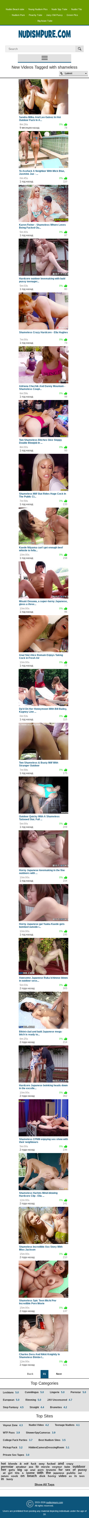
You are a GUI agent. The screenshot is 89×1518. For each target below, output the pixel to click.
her (3, 1469)
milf (26, 1463)
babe (67, 1466)
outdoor (79, 1466)
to (37, 1466)
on (22, 1476)
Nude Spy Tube (59, 9)
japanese (58, 1473)
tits (17, 1473)
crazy (69, 1463)
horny (52, 1476)
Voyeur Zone (13, 1425)
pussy (82, 1469)
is (75, 1476)
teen (81, 1476)
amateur (21, 1466)
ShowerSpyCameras (40, 1432)
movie (45, 1466)
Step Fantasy (13, 1407)
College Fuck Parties (17, 1440)
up (26, 1469)
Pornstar (78, 1392)
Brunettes (58, 1407)
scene (30, 1473)
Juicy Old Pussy (54, 15)
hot (3, 1463)
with (40, 1473)
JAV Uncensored (59, 1399)
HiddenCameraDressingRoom (49, 1447)
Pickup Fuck (13, 1447)
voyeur (57, 1466)
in (2, 1479)
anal (32, 1470)
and (61, 1463)
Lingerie (57, 1392)
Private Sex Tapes (16, 1454)
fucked (51, 1463)
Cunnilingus (34, 1392)
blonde (12, 1463)
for (61, 1469)
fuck (33, 1463)
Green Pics (72, 15)
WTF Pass (11, 1432)
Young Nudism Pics (38, 9)
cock (14, 1476)
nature (5, 1476)
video (62, 1476)
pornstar (7, 1466)
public (71, 1473)
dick (42, 1476)
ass (31, 1466)
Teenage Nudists (67, 1425)
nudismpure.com (54, 1502)
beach (32, 1476)
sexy (41, 1463)
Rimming (33, 1399)
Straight (37, 1407)
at (4, 1473)
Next (59, 1374)
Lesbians (11, 1392)
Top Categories (44, 1383)
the (48, 1473)
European (11, 1399)
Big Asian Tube (44, 21)
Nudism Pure (18, 15)
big (19, 1469)
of (74, 1469)
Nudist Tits (76, 9)
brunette (51, 1470)
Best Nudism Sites (52, 1440)
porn (41, 1469)
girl (10, 1473)
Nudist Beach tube (15, 9)
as (70, 1476)
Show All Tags (44, 1484)
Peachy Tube (35, 15)
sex (67, 1469)
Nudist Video (39, 1425)
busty (9, 1479)
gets (12, 1469)
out (80, 1473)
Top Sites (44, 1416)
